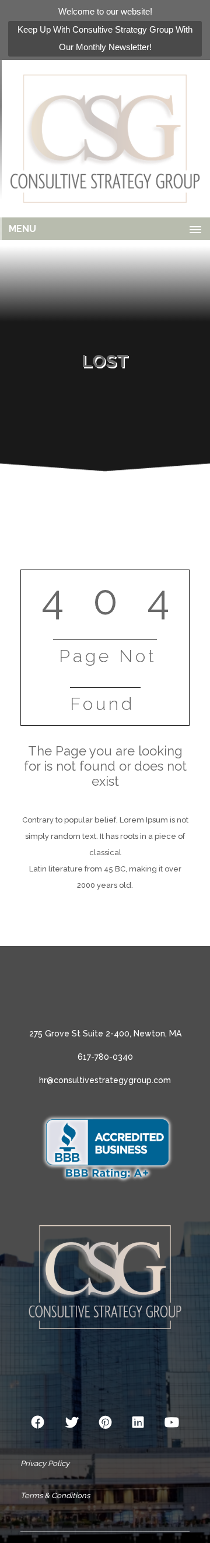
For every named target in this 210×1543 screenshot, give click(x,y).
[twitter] (72, 1422)
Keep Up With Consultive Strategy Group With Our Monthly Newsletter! (105, 38)
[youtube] (172, 1422)
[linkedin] (138, 1422)
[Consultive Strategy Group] (105, 138)
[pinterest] (105, 1422)
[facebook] (38, 1422)
